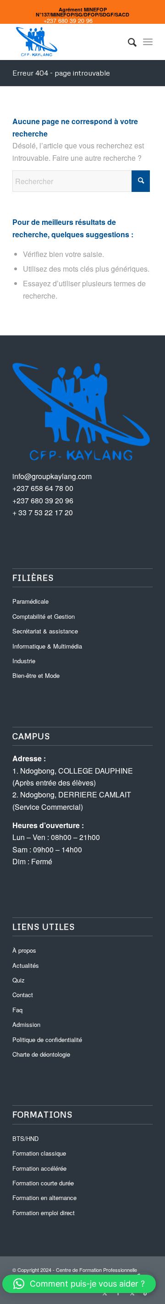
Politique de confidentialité (47, 1039)
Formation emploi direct (43, 1212)
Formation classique (39, 1153)
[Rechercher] (128, 41)
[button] (79, 1284)
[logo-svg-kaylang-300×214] (68, 41)
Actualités (25, 965)
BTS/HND (25, 1138)
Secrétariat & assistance (45, 631)
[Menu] (148, 42)
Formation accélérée (39, 1168)
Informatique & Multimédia (47, 646)
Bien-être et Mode (36, 675)
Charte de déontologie (41, 1054)
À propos (24, 950)
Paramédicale (30, 601)
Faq (17, 1009)
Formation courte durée (43, 1183)
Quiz (18, 980)
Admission (26, 1024)
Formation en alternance (44, 1197)
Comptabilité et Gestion (43, 616)
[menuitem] (128, 41)
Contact (22, 994)
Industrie (23, 660)
